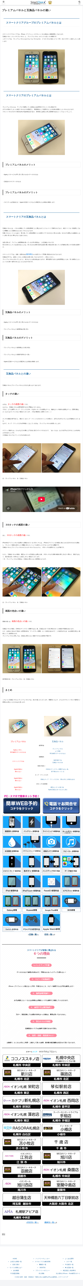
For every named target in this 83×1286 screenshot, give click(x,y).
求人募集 (41, 1273)
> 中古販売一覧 (68, 1264)
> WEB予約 (41, 1267)
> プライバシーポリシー (41, 1270)
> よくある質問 (68, 1258)
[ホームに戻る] (41, 1253)
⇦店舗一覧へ (33, 934)
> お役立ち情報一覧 (15, 1261)
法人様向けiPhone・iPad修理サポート (68, 1273)
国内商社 (29, 254)
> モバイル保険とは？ (14, 1267)
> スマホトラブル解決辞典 (41, 1261)
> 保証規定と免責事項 (68, 1270)
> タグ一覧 (68, 1261)
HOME (15, 1258)
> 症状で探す (15, 1264)
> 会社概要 (15, 1270)
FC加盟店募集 (14, 1273)
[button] (77, 655)
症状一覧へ (49, 934)
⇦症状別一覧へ (32, 1222)
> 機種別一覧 (41, 1264)
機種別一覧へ (50, 1222)
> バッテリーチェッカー (41, 1258)
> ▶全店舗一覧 (68, 1267)
